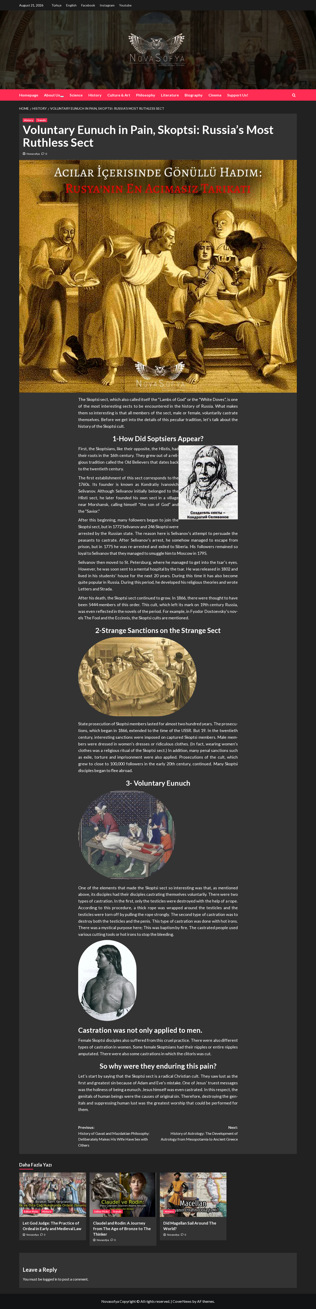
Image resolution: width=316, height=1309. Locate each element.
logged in (50, 1279)
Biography (194, 95)
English (71, 5)
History (95, 95)
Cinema (214, 95)
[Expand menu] (62, 96)
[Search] (294, 95)
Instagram (107, 5)
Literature (170, 95)
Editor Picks (31, 1211)
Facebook (88, 5)
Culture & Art (118, 95)
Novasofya (33, 153)
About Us (52, 95)
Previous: (113, 1136)
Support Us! (237, 95)
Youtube (125, 5)
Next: (199, 1133)
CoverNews (182, 1301)
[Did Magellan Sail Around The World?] (193, 1195)
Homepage (28, 95)
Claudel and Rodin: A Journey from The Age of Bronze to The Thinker (122, 1229)
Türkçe (56, 5)
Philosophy (145, 95)
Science (76, 95)
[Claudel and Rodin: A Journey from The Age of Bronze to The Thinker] (123, 1195)
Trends (41, 120)
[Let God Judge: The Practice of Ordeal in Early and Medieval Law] (52, 1195)
